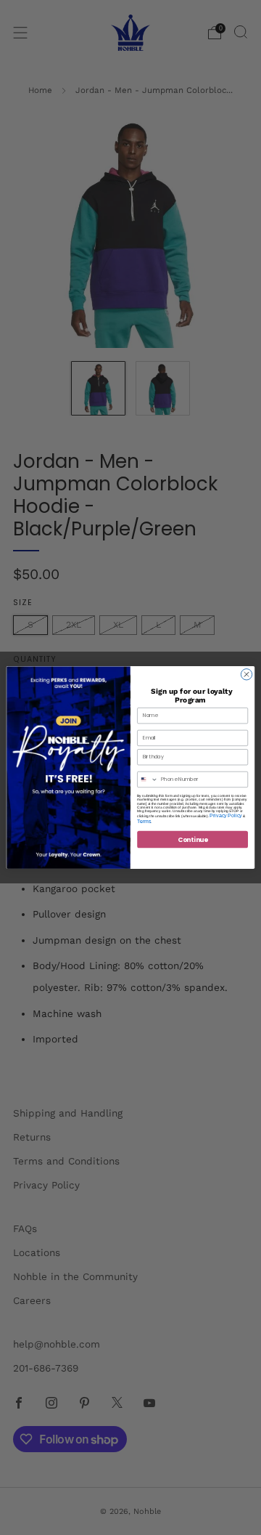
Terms (144, 821)
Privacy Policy (225, 815)
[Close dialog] (246, 674)
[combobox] (148, 779)
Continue (193, 839)
